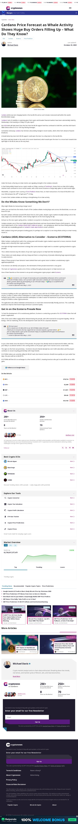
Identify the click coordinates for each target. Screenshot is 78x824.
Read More (16, 676)
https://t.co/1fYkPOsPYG (56, 282)
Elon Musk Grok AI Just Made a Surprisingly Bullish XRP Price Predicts (26, 596)
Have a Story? (35, 770)
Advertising (34, 775)
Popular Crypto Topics (33, 586)
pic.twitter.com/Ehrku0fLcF (15, 333)
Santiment (49, 186)
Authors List (70, 435)
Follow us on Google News (16, 367)
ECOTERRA (63, 313)
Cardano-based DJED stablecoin (28, 225)
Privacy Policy (11, 780)
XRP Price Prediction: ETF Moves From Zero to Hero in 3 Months (24, 594)
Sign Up (37, 722)
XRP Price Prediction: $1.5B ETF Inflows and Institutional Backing (25, 602)
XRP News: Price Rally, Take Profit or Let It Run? (19, 599)
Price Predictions (48, 586)
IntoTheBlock (31, 192)
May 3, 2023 (27, 285)
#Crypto (25, 278)
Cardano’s (4, 120)
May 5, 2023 (27, 335)
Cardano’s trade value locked (33, 227)
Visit (71, 461)
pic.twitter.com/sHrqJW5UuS (16, 283)
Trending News (7, 586)
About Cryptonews (13, 775)
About (54, 805)
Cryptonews (4, 19)
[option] (13, 614)
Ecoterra (57, 272)
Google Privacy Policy (48, 726)
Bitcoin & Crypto (35, 805)
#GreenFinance (60, 332)
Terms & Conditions (13, 770)
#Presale (38, 282)
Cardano (4, 115)
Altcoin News (11, 19)
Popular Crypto (13, 805)
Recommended (19, 586)
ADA (5, 125)
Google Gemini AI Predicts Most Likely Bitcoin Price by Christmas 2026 (27, 591)
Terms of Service (61, 726)
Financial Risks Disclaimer (16, 784)
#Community (32, 278)
